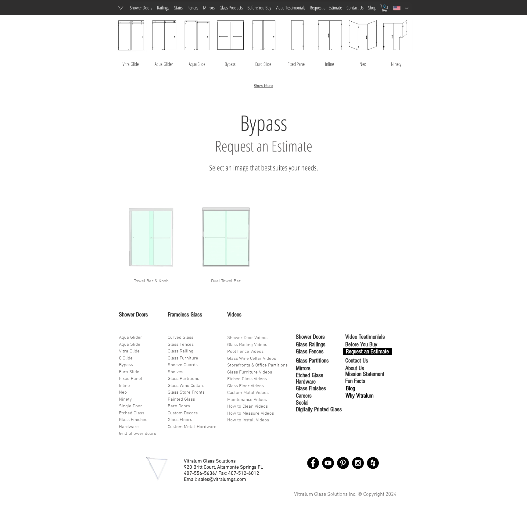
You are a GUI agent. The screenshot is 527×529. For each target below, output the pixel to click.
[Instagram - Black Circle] (358, 463)
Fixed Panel (130, 378)
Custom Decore (183, 413)
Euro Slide (129, 372)
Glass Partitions (183, 378)
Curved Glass (180, 337)
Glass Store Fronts (186, 392)
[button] (384, 8)
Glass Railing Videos (247, 345)
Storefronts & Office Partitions (257, 365)
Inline (124, 385)
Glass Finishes (133, 420)
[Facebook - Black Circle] (313, 463)
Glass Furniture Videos (249, 372)
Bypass (126, 365)
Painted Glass (181, 399)
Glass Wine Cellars (186, 385)
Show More (263, 86)
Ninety (125, 399)
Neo (123, 392)
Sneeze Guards (183, 365)
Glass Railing (180, 351)
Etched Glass (131, 413)
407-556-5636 (199, 473)
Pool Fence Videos (245, 351)
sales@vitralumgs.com (222, 480)
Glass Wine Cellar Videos (251, 358)
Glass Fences (181, 344)
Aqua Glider (130, 337)
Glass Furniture (183, 358)
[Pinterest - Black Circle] (343, 463)
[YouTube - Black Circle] (328, 463)
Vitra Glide (129, 351)
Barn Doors (179, 406)
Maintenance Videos (247, 399)
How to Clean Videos (247, 406)
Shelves (175, 372)
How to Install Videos (248, 420)
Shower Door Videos (247, 338)
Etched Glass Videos (247, 379)
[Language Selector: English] (400, 8)
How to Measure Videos (250, 413)
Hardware (129, 427)
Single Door (130, 406)
